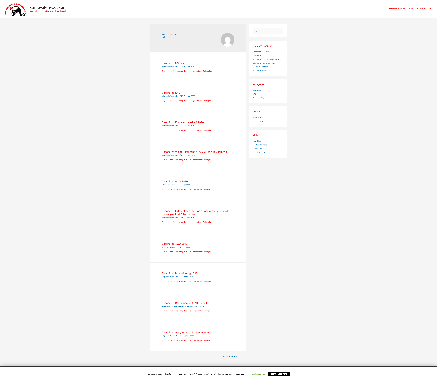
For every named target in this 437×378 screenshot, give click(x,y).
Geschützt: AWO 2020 (175, 181)
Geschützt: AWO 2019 (174, 243)
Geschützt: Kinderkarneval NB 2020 (183, 122)
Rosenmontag (176, 306)
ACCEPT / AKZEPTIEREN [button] (279, 374)
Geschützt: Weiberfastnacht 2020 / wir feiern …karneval (194, 151)
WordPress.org (259, 152)
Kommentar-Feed (260, 149)
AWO (163, 185)
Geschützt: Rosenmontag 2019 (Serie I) (185, 303)
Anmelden (257, 141)
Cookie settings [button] (258, 374)
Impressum (421, 9)
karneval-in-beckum (48, 7)
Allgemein (166, 66)
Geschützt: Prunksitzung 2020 (179, 273)
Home (410, 9)
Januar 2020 (258, 121)
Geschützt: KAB (171, 92)
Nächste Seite (230, 356)
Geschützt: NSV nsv (173, 63)
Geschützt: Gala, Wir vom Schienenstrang (186, 332)
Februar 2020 (258, 117)
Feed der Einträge (260, 145)
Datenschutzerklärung (396, 9)
